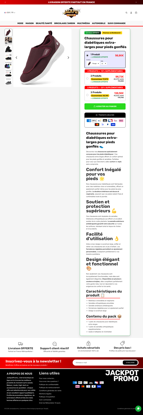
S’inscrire (130, 362)
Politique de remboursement (49, 387)
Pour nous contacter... (47, 378)
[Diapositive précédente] (15, 57)
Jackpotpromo (14, 408)
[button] (105, 59)
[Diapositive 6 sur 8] (8, 73)
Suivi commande (45, 400)
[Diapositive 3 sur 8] (8, 49)
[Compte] (131, 12)
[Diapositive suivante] (69, 57)
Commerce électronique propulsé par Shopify (34, 408)
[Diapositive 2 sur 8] (8, 40)
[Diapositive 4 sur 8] (8, 57)
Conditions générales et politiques (128, 408)
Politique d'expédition (47, 397)
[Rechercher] (126, 12)
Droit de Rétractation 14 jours (49, 403)
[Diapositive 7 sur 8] (8, 81)
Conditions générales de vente (50, 390)
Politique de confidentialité (48, 384)
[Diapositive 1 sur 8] (8, 32)
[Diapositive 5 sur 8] (8, 65)
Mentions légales (45, 394)
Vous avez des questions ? (49, 381)
